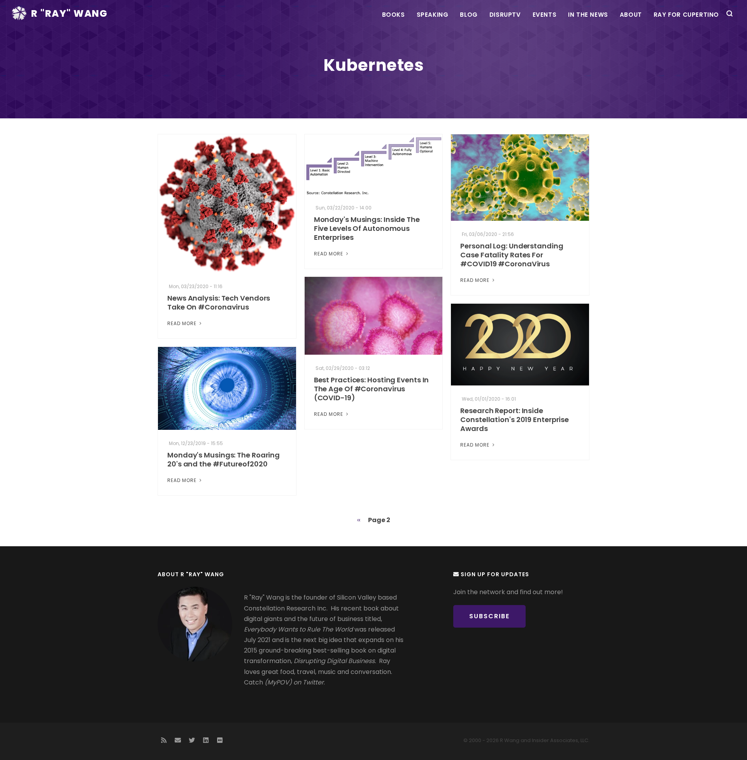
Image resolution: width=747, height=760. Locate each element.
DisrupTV (505, 15)
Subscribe (489, 616)
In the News (588, 15)
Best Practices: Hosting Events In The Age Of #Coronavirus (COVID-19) (371, 389)
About (631, 15)
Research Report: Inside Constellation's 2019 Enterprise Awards (514, 419)
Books (393, 15)
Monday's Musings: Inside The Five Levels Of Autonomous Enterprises (367, 228)
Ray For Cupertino (686, 15)
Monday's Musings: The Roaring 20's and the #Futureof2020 (223, 459)
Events (545, 15)
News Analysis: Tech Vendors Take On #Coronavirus (218, 302)
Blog (468, 15)
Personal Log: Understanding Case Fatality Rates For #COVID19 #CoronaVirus (511, 255)
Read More (182, 323)
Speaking (433, 15)
